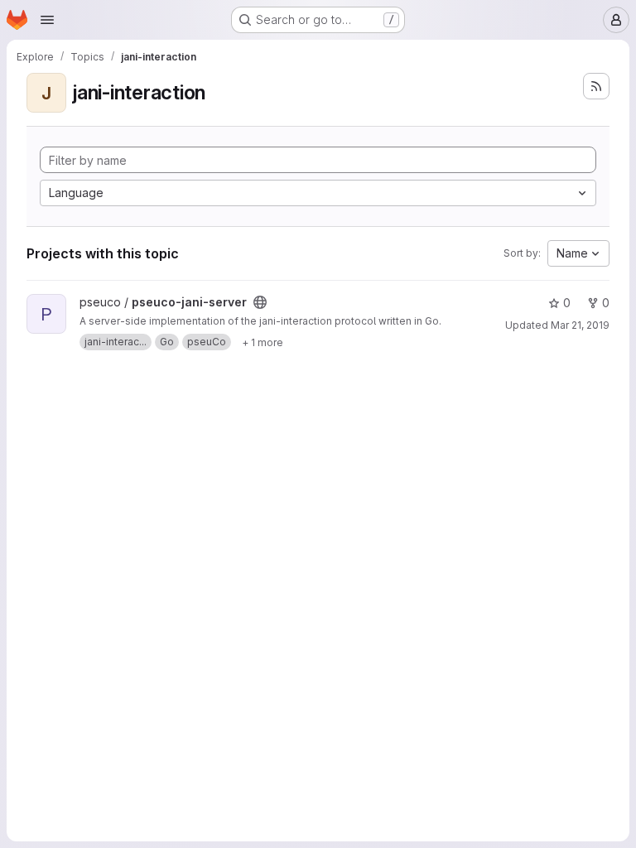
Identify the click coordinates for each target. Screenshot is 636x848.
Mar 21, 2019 (580, 325)
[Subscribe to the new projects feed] (596, 86)
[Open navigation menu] (47, 20)
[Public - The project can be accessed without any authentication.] (260, 302)
